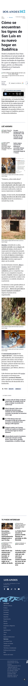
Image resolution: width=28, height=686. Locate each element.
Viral (5, 634)
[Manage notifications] (24, 679)
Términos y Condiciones (10, 648)
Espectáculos (7, 619)
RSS (5, 652)
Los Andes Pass (8, 641)
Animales (18, 388)
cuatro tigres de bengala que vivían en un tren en (12, 105)
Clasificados (7, 645)
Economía (6, 610)
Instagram (8, 589)
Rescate (11, 388)
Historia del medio (8, 654)
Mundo (5, 621)
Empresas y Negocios (9, 625)
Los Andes (2, 17)
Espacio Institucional (9, 637)
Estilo (5, 628)
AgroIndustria (7, 630)
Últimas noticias (8, 605)
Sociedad (6, 612)
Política (5, 608)
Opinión (6, 623)
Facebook (4, 589)
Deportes (6, 617)
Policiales (6, 614)
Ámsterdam (5, 367)
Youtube (19, 589)
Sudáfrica (4, 369)
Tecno (5, 632)
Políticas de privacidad (9, 650)
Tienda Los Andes (8, 643)
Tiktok (11, 589)
